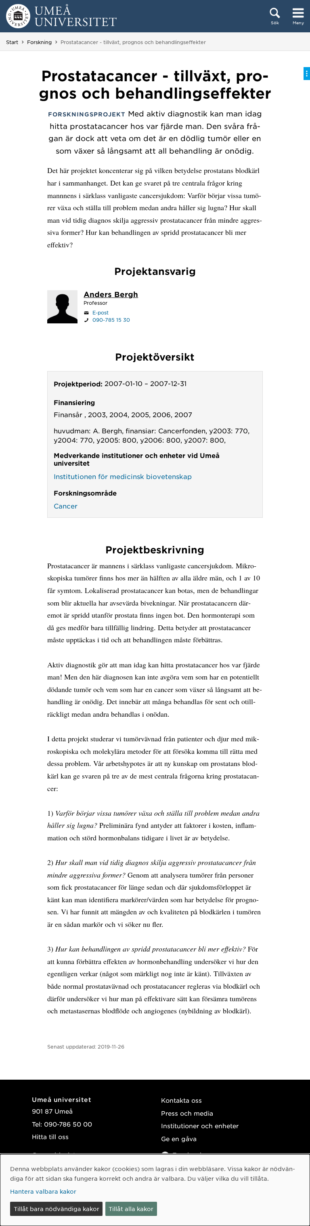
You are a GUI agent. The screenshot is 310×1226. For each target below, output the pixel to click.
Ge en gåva (179, 1138)
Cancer (66, 506)
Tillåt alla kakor (131, 1208)
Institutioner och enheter (200, 1125)
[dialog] (155, 1190)
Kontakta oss (181, 1100)
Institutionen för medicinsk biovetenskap (123, 476)
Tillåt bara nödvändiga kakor (56, 1208)
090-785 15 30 (111, 320)
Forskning (39, 42)
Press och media (187, 1113)
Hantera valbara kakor (43, 1191)
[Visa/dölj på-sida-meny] (307, 73)
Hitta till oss (50, 1136)
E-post (100, 312)
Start (12, 42)
